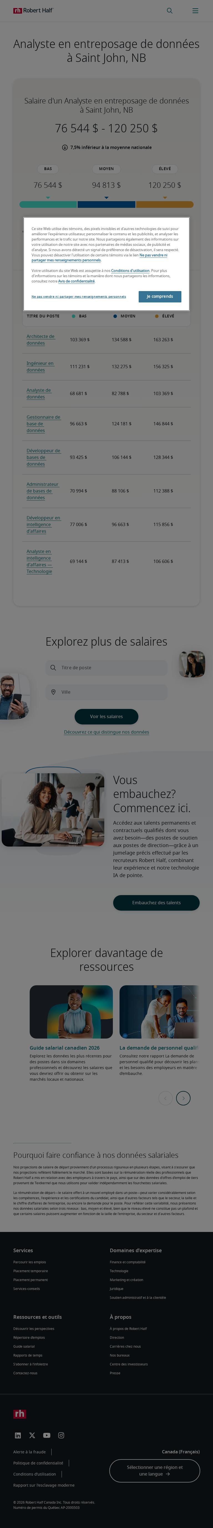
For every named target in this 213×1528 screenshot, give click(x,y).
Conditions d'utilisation (130, 271)
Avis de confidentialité (76, 281)
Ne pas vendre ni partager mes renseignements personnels (79, 296)
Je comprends (160, 297)
